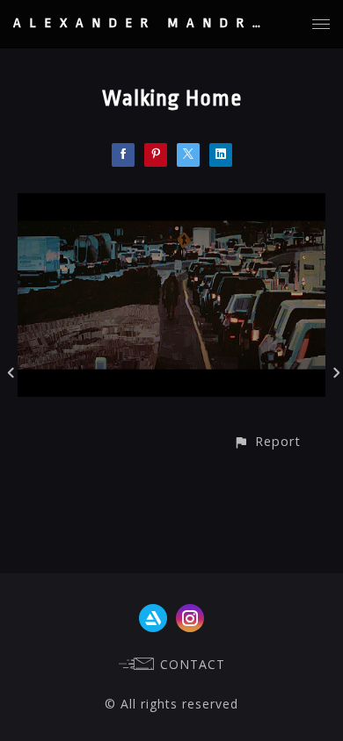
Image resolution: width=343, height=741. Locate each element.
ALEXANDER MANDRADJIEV (176, 23)
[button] (267, 441)
